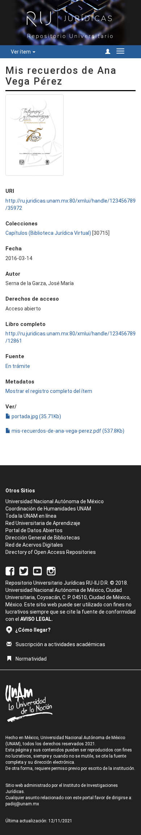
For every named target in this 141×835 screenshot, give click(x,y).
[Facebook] (9, 570)
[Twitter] (23, 570)
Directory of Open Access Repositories (50, 552)
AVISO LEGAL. (36, 619)
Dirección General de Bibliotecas (42, 538)
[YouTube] (37, 570)
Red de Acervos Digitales (34, 545)
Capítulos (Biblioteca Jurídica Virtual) (48, 233)
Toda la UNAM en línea (30, 516)
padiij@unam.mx (22, 803)
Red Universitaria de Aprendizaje (42, 523)
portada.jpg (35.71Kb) (35, 416)
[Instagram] (51, 570)
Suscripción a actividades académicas (60, 644)
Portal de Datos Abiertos (34, 530)
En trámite (17, 366)
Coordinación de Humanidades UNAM (48, 509)
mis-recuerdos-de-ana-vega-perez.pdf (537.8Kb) (67, 431)
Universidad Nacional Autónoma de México (54, 501)
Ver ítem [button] (21, 52)
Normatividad (31, 659)
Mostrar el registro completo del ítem (48, 391)
